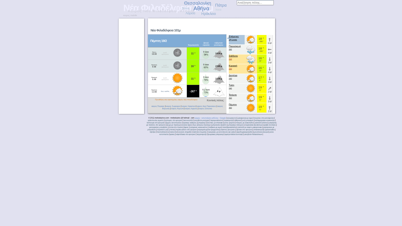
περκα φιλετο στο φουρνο (186, 130)
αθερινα (237, 120)
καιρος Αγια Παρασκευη (206, 106)
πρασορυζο (228, 120)
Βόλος (186, 8)
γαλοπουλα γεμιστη (156, 120)
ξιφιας (186, 127)
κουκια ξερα (186, 125)
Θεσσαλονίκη (197, 3)
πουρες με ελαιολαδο (244, 123)
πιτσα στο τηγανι (175, 127)
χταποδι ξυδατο (261, 123)
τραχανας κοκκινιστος (198, 127)
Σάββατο (233, 57)
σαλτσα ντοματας (200, 132)
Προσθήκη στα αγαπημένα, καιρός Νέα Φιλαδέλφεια (176, 100)
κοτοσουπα (172, 132)
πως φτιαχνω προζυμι (202, 125)
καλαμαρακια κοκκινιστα (265, 120)
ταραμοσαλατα (216, 120)
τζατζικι (152, 132)
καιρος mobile (130, 15)
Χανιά (218, 9)
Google (223, 118)
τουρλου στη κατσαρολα (264, 118)
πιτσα (172, 130)
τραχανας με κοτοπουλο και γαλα (221, 132)
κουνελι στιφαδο (184, 132)
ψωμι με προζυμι (173, 125)
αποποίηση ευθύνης (210, 118)
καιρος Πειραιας (158, 106)
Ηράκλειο (208, 14)
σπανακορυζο (259, 130)
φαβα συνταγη (270, 125)
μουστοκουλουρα (261, 132)
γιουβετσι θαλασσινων (253, 134)
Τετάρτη (233, 96)
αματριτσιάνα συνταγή (234, 134)
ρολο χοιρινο (229, 123)
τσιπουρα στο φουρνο (156, 123)
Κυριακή (233, 67)
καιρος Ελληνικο (205, 109)
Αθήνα (201, 8)
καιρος (197, 118)
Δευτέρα (233, 77)
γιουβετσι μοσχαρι (201, 120)
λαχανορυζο (201, 134)
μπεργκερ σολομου (236, 125)
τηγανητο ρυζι (163, 130)
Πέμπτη (232, 106)
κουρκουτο (231, 118)
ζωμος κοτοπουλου (174, 123)
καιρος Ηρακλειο (188, 106)
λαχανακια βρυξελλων (254, 125)
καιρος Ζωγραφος (173, 106)
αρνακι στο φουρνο (244, 130)
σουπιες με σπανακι (215, 123)
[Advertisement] (235, 26)
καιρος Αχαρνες (191, 109)
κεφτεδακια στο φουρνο (185, 134)
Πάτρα (220, 5)
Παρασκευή (235, 47)
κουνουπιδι (188, 120)
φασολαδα (270, 130)
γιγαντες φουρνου (227, 130)
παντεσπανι (161, 132)
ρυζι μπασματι (248, 120)
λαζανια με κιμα (215, 127)
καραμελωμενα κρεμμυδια (208, 130)
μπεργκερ (202, 123)
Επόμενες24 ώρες (234, 38)
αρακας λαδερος (189, 123)
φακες (172, 134)
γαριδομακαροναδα (244, 132)
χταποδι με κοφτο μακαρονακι (250, 127)
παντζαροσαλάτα (229, 127)
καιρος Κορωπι (177, 109)
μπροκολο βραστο (219, 125)
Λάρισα (190, 13)
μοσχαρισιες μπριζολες (158, 127)
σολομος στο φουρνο (173, 120)
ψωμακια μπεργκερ (215, 134)
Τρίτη (231, 86)
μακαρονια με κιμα (245, 118)
